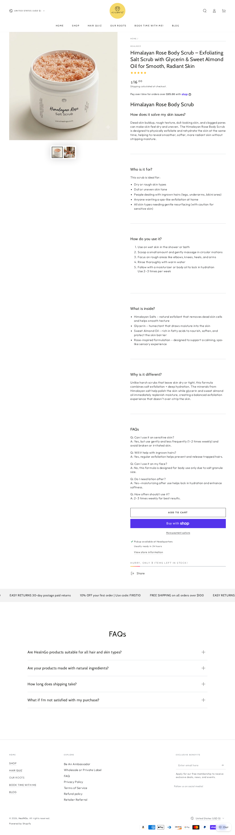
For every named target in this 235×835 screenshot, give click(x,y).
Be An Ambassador (77, 764)
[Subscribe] (224, 765)
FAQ (67, 776)
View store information (148, 552)
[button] (204, 11)
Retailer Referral (75, 799)
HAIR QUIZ (15, 770)
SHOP (13, 763)
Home (133, 38)
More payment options (178, 532)
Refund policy (73, 794)
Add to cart (178, 512)
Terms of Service (76, 788)
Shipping (135, 86)
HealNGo (135, 46)
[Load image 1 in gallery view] (57, 152)
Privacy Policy (73, 782)
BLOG (13, 792)
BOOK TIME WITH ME (22, 785)
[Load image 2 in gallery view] (69, 152)
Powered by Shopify (20, 823)
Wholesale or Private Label (83, 770)
